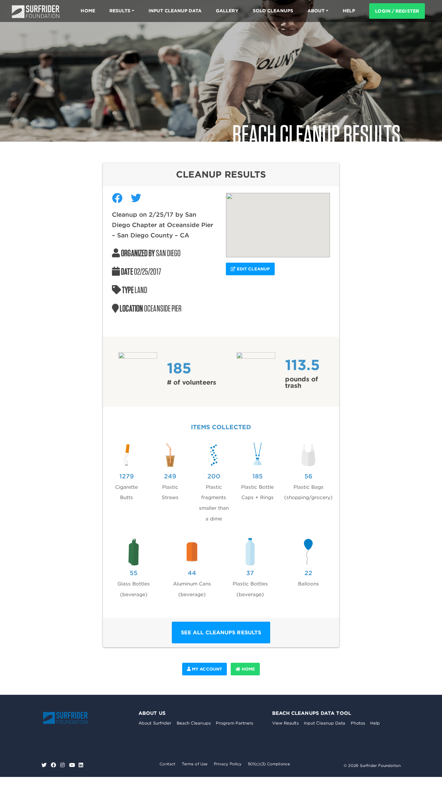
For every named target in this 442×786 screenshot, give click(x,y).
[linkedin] (81, 765)
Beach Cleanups (194, 723)
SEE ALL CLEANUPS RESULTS (221, 632)
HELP (349, 10)
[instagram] (63, 765)
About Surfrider (154, 723)
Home (88, 10)
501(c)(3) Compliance (269, 763)
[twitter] (44, 765)
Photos (358, 723)
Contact (167, 763)
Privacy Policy (227, 763)
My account (206, 669)
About (316, 10)
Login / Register (397, 11)
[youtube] (72, 765)
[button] (278, 221)
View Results (285, 723)
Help (375, 723)
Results (120, 10)
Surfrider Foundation (72, 718)
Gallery (227, 10)
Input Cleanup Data (175, 10)
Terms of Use (194, 763)
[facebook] (54, 765)
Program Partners (234, 723)
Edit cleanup (253, 269)
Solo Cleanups (273, 10)
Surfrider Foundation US (35, 12)
